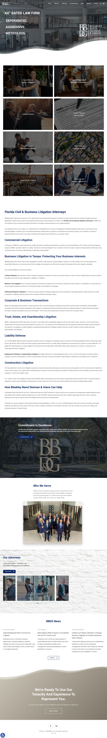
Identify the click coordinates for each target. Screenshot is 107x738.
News (82, 3)
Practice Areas (74, 3)
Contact (96, 3)
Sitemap (53, 733)
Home (49, 3)
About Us (56, 3)
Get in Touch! (53, 711)
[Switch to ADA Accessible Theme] (2, 735)
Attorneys (64, 3)
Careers (89, 3)
